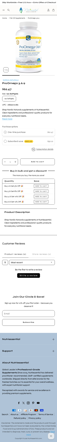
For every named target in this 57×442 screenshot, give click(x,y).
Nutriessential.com (9, 426)
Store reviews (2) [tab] (42, 254)
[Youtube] (38, 403)
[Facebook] (18, 403)
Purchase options (10, 126)
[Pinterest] (33, 403)
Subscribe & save (20, 141)
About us (14, 414)
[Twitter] (23, 403)
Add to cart (41, 186)
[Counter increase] (15, 161)
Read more (7, 119)
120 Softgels (9, 99)
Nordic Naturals (11, 80)
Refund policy (20, 418)
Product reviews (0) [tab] (15, 254)
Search (5, 414)
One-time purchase (16, 132)
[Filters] (5, 262)
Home (4, 18)
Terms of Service (45, 414)
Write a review (29, 275)
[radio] (5, 132)
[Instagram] (28, 403)
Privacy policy (34, 418)
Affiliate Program (28, 414)
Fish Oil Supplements (17, 18)
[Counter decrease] (4, 161)
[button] (3, 10)
